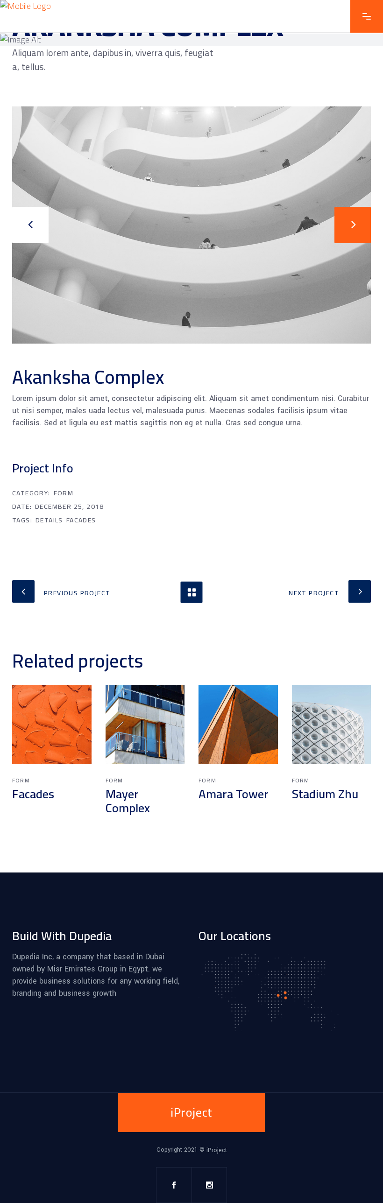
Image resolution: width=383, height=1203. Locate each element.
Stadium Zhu (325, 793)
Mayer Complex (128, 800)
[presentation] (30, 225)
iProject (216, 1150)
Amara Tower (234, 793)
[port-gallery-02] (191, 225)
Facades (81, 520)
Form (64, 493)
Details (49, 520)
